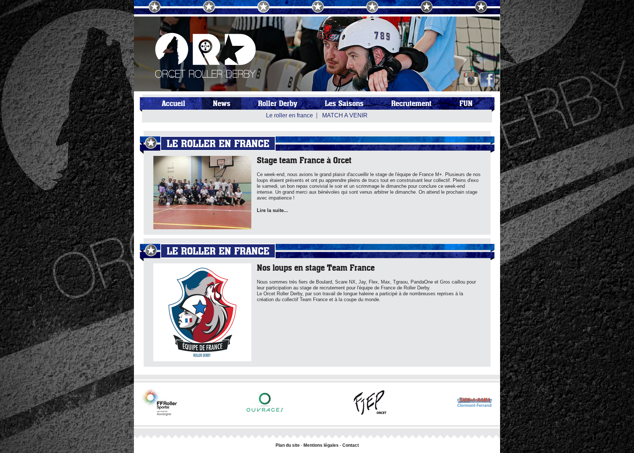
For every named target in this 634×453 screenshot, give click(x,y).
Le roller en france (289, 115)
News (221, 103)
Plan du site (288, 445)
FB (487, 79)
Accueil (173, 103)
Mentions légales (321, 445)
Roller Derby (277, 103)
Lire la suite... (272, 210)
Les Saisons (344, 103)
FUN (466, 103)
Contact (350, 445)
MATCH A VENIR (345, 115)
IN (471, 79)
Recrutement (411, 103)
